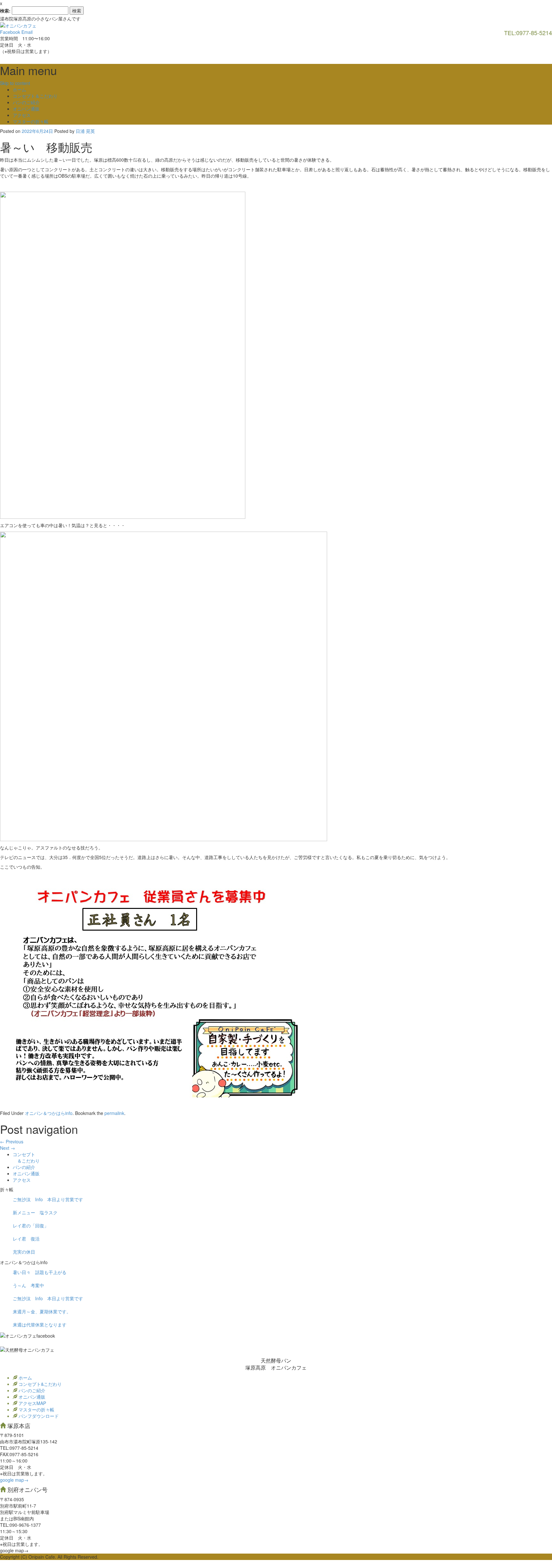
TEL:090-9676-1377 (20, 1525)
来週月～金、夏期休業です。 (42, 1311)
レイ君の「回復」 (31, 1225)
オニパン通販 (26, 108)
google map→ (14, 1480)
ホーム (19, 89)
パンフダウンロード (38, 1416)
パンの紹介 (24, 1167)
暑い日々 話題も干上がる (39, 1272)
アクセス (22, 115)
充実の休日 (24, 1251)
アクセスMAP (31, 1403)
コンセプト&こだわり (39, 1384)
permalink (114, 1113)
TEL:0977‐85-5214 (19, 1448)
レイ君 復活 (26, 1238)
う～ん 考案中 (28, 1285)
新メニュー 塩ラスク (35, 1212)
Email (27, 32)
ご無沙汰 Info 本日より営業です (48, 1199)
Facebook (10, 32)
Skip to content (15, 83)
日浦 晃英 (85, 131)
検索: (5, 10)
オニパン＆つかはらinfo (49, 1113)
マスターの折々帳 (31, 121)
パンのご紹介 (26, 102)
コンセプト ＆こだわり (26, 1157)
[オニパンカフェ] (18, 25)
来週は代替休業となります (39, 1324)
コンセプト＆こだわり (35, 96)
